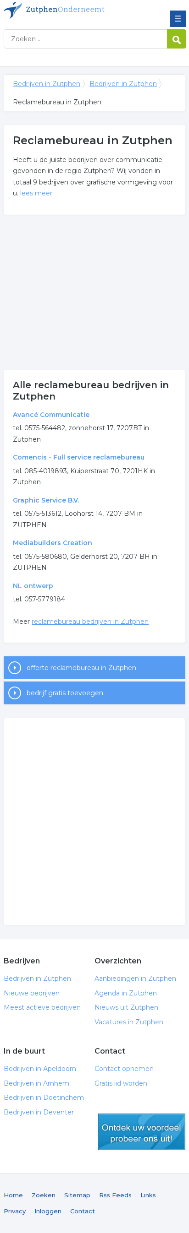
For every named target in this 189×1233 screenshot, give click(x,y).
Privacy (15, 1211)
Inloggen (47, 1211)
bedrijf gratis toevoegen (65, 693)
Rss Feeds (115, 1195)
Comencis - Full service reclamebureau (79, 457)
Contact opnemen (124, 1069)
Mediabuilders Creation (52, 543)
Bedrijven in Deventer (39, 1112)
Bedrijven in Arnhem (36, 1083)
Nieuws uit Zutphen (126, 1007)
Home (13, 1195)
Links (148, 1195)
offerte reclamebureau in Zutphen (81, 668)
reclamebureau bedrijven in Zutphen (90, 621)
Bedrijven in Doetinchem (44, 1097)
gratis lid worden (141, 1132)
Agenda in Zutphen (125, 993)
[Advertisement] (94, 292)
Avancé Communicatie (51, 415)
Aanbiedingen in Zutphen (135, 978)
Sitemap (77, 1195)
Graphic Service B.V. (46, 500)
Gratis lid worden (120, 1083)
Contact (82, 1211)
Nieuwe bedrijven (32, 993)
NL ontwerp (33, 586)
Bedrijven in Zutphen (70, 10)
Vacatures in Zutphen (128, 1022)
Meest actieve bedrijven (42, 1007)
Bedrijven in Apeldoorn (40, 1069)
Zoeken (44, 1195)
